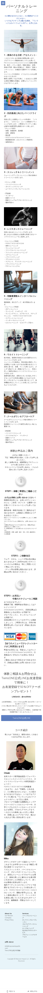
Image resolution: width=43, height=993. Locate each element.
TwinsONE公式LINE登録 (12, 950)
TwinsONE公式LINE (21, 718)
